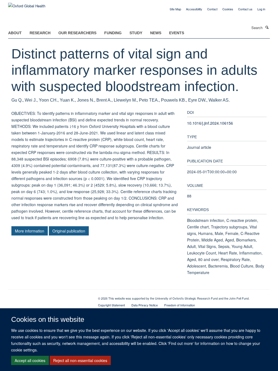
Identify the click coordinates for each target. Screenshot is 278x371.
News (155, 33)
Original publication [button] (68, 231)
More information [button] (29, 231)
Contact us (245, 9)
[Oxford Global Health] (26, 4)
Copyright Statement (111, 305)
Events (176, 33)
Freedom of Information (179, 305)
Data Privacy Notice (144, 305)
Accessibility (194, 9)
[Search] (267, 27)
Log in (261, 9)
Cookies (227, 9)
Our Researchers (77, 33)
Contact (212, 9)
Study (135, 33)
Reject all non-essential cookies (80, 360)
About (15, 33)
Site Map (175, 9)
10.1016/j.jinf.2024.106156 (210, 123)
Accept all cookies (30, 360)
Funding (113, 33)
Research (40, 33)
